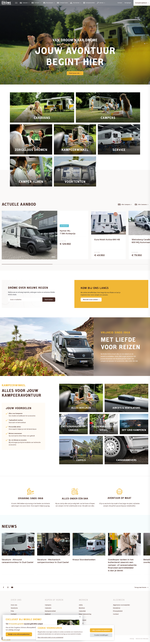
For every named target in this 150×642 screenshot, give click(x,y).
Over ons (14, 605)
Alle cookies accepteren (101, 630)
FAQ (12, 611)
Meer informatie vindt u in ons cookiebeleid (50, 637)
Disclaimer (116, 608)
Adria (81, 605)
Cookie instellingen (101, 635)
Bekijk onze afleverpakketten (19, 634)
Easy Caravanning (85, 614)
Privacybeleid (117, 611)
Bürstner (82, 608)
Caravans (25, 2)
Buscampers (49, 2)
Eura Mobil (82, 620)
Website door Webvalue (142, 639)
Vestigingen (127, 2)
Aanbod (47, 614)
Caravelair (82, 611)
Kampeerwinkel (90, 2)
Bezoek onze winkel (90, 299)
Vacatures (14, 608)
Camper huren (64, 2)
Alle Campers (125, 204)
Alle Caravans (142, 204)
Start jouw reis (74, 73)
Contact (120, 2)
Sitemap (132, 639)
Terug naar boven (140, 587)
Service (101, 2)
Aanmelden (49, 299)
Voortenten (76, 2)
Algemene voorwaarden (121, 605)
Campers (36, 2)
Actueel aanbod (141, 3)
